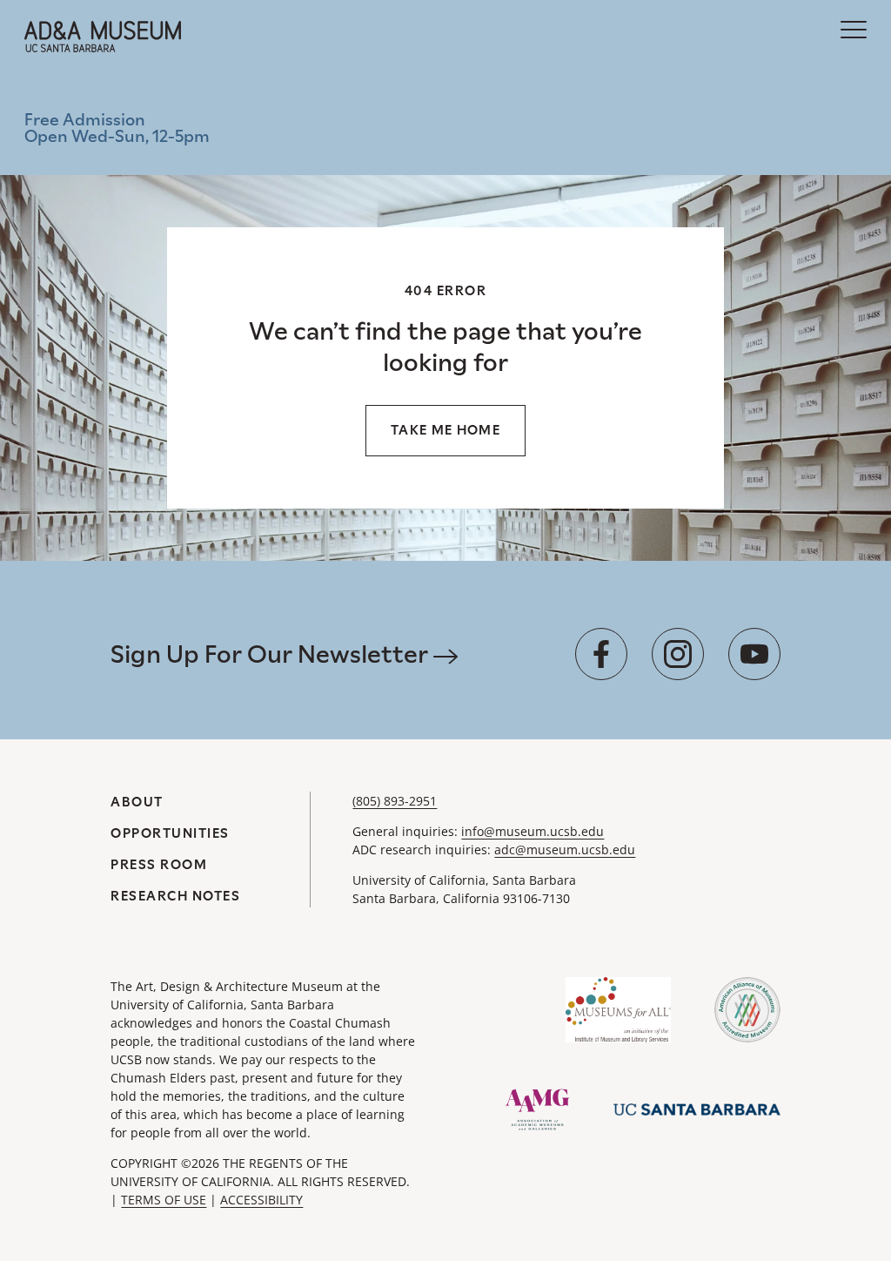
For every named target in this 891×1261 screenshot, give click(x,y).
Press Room (159, 864)
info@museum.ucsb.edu (532, 831)
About (137, 801)
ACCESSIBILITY (261, 1199)
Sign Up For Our (272, 654)
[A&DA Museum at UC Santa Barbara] (102, 36)
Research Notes (175, 895)
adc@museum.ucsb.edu (564, 849)
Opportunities (170, 833)
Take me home (445, 429)
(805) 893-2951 (394, 800)
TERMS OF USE (163, 1199)
